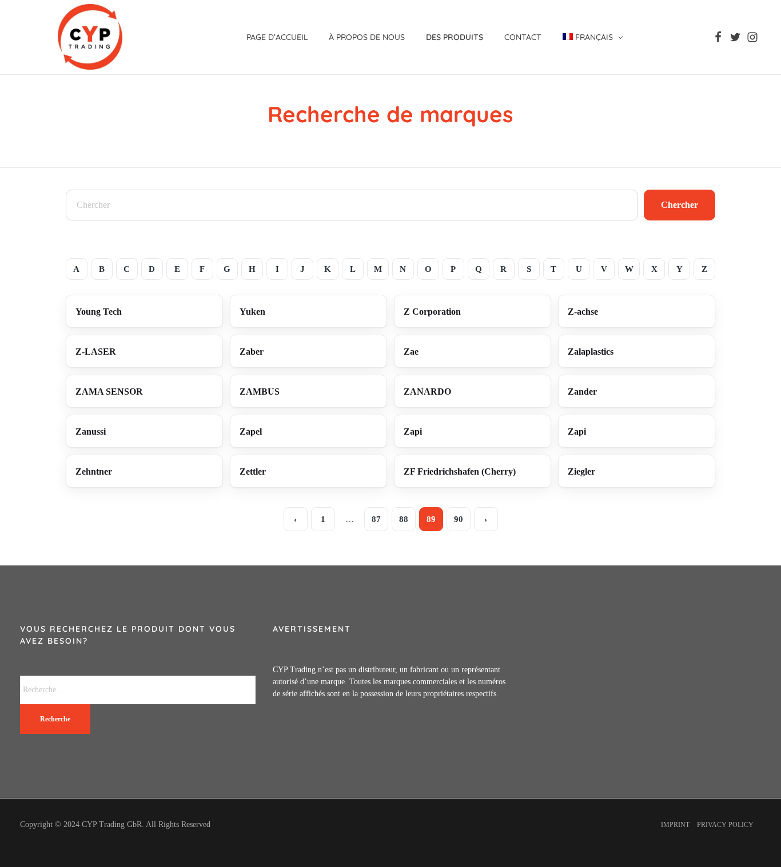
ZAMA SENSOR (109, 391)
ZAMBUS (260, 391)
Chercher (679, 205)
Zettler (253, 471)
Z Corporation (432, 311)
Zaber (252, 351)
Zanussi (90, 431)
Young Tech (98, 311)
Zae (411, 351)
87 (376, 519)
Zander (582, 391)
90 (458, 519)
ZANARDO (427, 391)
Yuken (252, 311)
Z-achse (583, 311)
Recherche (55, 719)
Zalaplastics (590, 351)
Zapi (413, 431)
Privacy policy (725, 825)
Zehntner (93, 471)
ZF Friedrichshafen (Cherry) (460, 471)
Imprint (675, 825)
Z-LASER (95, 351)
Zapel (251, 431)
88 (403, 519)
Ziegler (581, 471)
